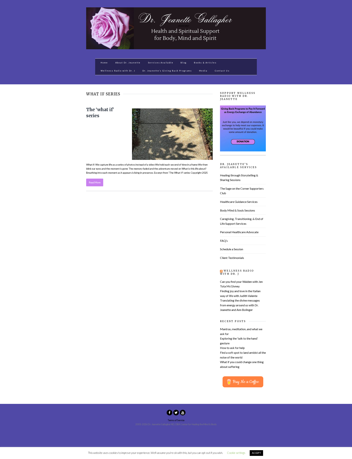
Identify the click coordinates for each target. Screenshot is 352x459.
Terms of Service (176, 420)
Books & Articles (205, 62)
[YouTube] (182, 412)
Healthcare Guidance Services (239, 201)
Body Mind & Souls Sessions (237, 210)
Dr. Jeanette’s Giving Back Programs (167, 70)
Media (203, 70)
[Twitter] (176, 412)
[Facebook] (169, 412)
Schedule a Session (231, 249)
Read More (95, 182)
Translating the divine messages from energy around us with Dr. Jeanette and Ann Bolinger (240, 305)
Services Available (160, 62)
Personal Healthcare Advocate (239, 232)
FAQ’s (224, 240)
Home (104, 62)
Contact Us (222, 70)
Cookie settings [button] (236, 452)
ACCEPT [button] (256, 452)
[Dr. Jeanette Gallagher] (176, 47)
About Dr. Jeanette (128, 62)
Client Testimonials (232, 257)
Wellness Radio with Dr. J (118, 70)
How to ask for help (232, 347)
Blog (184, 62)
